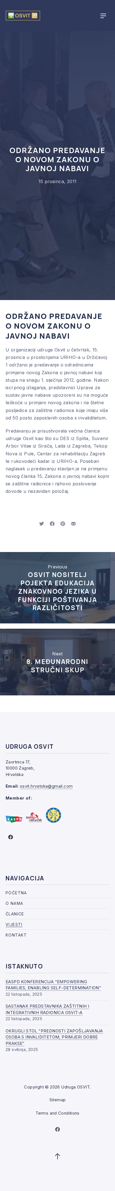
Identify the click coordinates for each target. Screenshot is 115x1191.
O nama (14, 903)
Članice (15, 914)
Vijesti (14, 924)
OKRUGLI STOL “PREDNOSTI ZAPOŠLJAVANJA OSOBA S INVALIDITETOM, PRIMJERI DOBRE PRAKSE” (54, 1037)
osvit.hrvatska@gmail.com (46, 786)
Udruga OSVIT (75, 1087)
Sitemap (57, 1099)
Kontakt (16, 935)
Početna (16, 892)
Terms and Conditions (57, 1113)
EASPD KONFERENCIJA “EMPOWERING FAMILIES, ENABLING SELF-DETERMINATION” (53, 985)
